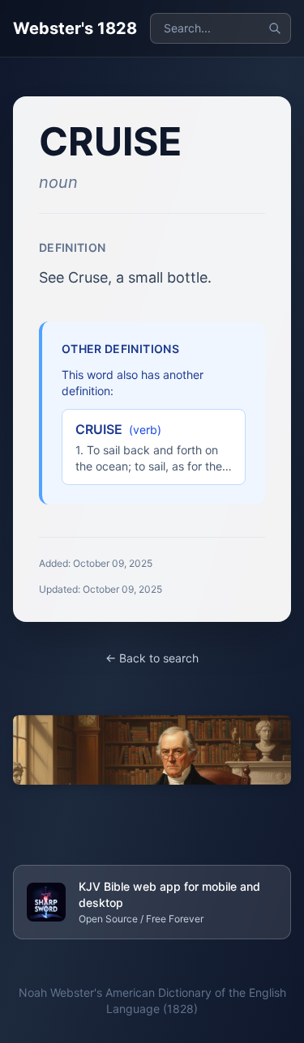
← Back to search (152, 658)
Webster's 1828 (75, 28)
